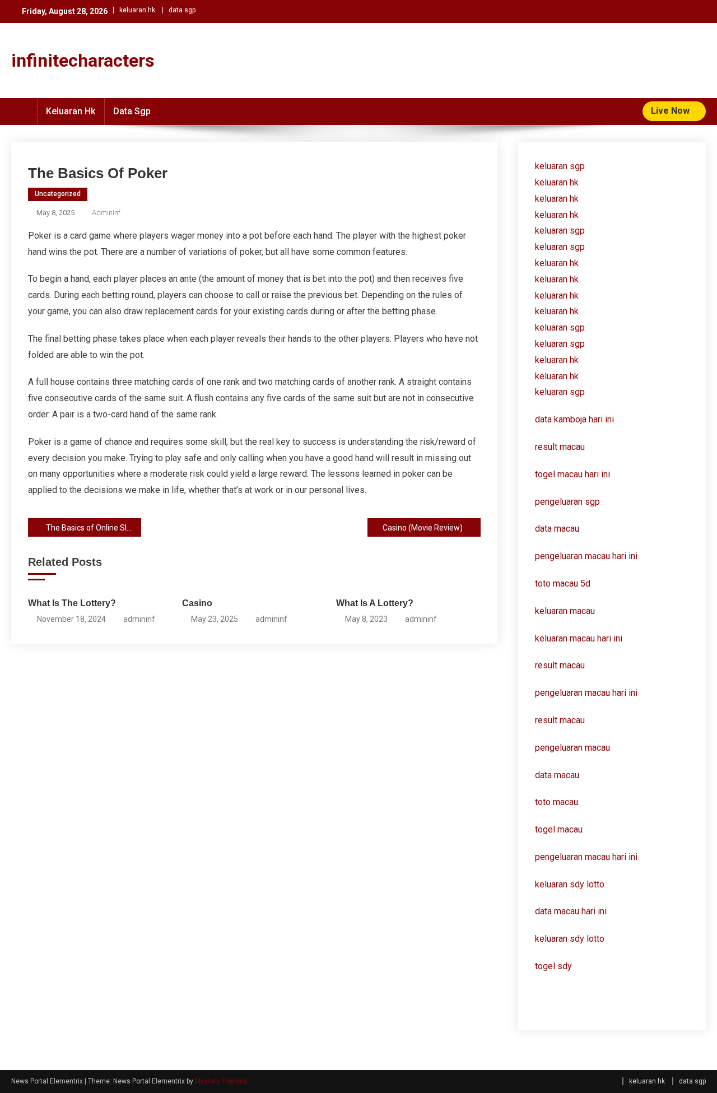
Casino (197, 603)
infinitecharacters (83, 60)
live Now (671, 110)
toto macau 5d (562, 583)
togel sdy (553, 966)
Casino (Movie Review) (423, 527)
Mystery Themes (221, 1081)
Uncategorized (58, 194)
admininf (106, 212)
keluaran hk (137, 10)
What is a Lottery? (374, 603)
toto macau (556, 802)
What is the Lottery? (72, 603)
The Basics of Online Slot (90, 527)
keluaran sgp (560, 166)
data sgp (182, 10)
